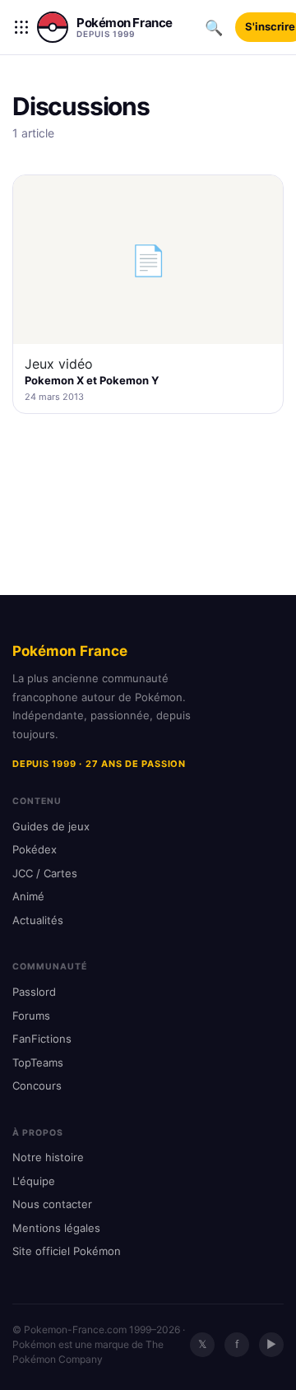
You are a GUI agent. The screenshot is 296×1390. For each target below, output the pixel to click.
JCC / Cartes (44, 873)
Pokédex (34, 849)
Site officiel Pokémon (66, 1251)
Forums (31, 1015)
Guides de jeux (51, 826)
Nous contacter (52, 1204)
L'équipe (33, 1181)
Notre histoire (48, 1157)
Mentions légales (56, 1227)
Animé (28, 896)
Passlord (34, 991)
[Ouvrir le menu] (21, 27)
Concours (37, 1085)
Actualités (37, 920)
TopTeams (37, 1062)
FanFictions (42, 1038)
